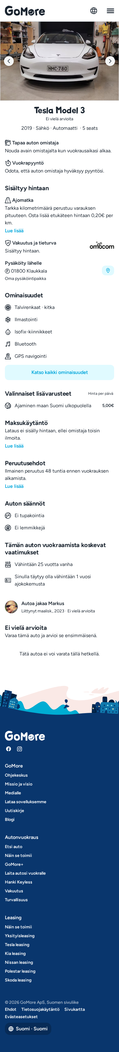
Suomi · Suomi (32, 1029)
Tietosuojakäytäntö (40, 1009)
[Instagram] (19, 749)
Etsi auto (13, 846)
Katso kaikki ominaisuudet (59, 372)
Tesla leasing (17, 944)
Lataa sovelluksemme (25, 801)
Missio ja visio (18, 784)
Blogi (10, 819)
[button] (59, 270)
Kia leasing (15, 953)
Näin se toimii (18, 855)
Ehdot (10, 1009)
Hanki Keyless (18, 882)
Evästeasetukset (21, 1016)
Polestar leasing (20, 971)
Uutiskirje (14, 810)
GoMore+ (14, 864)
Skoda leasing (18, 980)
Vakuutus (14, 891)
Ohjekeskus (16, 775)
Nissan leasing (19, 962)
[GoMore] (25, 10)
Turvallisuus (16, 899)
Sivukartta (74, 1009)
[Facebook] (8, 749)
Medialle (13, 793)
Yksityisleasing (19, 935)
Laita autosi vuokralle (25, 873)
